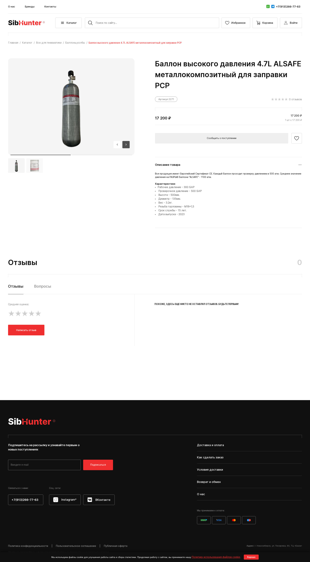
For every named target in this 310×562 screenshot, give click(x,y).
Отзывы (15, 286)
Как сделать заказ (210, 457)
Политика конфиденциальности (28, 545)
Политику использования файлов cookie (216, 557)
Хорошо (251, 557)
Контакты (50, 6)
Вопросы (42, 286)
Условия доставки (210, 469)
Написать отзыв (26, 330)
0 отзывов (295, 99)
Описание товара (167, 164)
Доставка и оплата (210, 445)
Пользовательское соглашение (76, 545)
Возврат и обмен (209, 482)
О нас (11, 6)
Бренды (30, 6)
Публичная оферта (115, 545)
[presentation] (117, 144)
